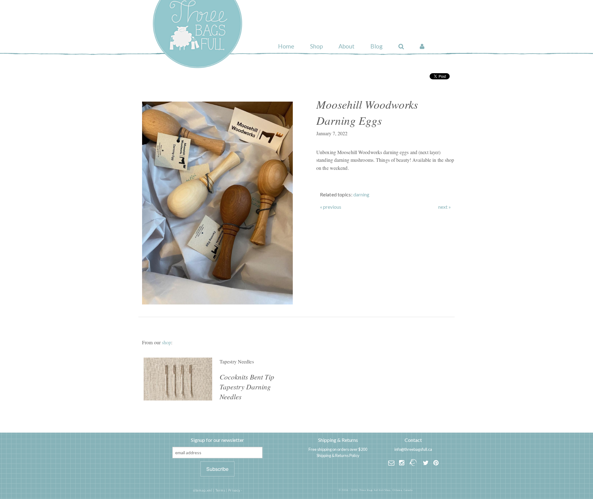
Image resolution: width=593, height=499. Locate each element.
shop (166, 342)
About (347, 46)
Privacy (234, 490)
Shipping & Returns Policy (338, 455)
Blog (376, 46)
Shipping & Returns (338, 440)
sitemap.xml (202, 490)
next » (444, 206)
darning (361, 194)
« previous (330, 206)
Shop (316, 46)
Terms (220, 490)
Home (286, 46)
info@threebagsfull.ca (413, 449)
